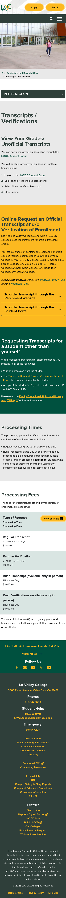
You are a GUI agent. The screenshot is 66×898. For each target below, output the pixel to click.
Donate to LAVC (31, 763)
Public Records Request (33, 830)
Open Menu (60, 18)
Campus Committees (33, 746)
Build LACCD (31, 822)
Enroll (55, 7)
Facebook (17, 667)
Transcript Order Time (52, 280)
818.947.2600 (33, 702)
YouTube (49, 667)
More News (29, 653)
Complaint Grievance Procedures (33, 788)
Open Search (52, 18)
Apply (34, 7)
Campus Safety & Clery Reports (33, 784)
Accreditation (33, 738)
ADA (33, 780)
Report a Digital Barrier (31, 814)
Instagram (25, 667)
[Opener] (63, 670)
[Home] (6, 7)
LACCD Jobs (33, 818)
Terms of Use (15, 893)
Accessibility (33, 776)
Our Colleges (33, 826)
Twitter (41, 667)
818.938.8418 (33, 714)
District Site (33, 810)
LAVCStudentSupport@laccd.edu (33, 718)
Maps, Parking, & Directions (33, 742)
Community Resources (33, 767)
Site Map (53, 893)
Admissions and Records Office (22, 73)
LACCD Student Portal (14, 156)
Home (2, 73)
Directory (33, 754)
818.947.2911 (33, 729)
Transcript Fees (19, 284)
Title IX (33, 796)
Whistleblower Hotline (33, 834)
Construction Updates (33, 750)
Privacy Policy (36, 893)
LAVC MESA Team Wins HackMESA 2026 (33, 646)
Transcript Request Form (22, 376)
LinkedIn (33, 667)
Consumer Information (33, 792)
